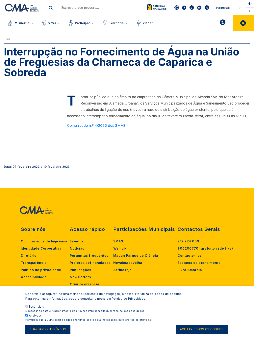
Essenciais (36, 306)
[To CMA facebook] (184, 7)
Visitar (148, 23)
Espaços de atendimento (199, 263)
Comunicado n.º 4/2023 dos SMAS (96, 125)
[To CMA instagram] (176, 7)
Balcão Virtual (243, 23)
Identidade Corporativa (41, 248)
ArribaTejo (122, 270)
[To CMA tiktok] (192, 7)
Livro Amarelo (190, 270)
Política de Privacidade (128, 298)
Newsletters (80, 277)
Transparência (34, 263)
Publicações (80, 270)
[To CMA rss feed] (207, 7)
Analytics (35, 315)
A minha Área (223, 23)
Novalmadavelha (127, 263)
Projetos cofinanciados (90, 263)
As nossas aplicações (159, 7)
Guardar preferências (48, 329)
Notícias (77, 248)
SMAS (118, 241)
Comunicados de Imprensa (44, 241)
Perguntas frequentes (89, 256)
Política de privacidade (41, 270)
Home (7, 39)
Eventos (77, 241)
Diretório (29, 256)
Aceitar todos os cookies (201, 329)
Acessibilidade (34, 277)
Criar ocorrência (84, 284)
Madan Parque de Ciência (135, 256)
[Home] (22, 7)
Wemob (119, 248)
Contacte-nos (190, 256)
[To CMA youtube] (199, 7)
